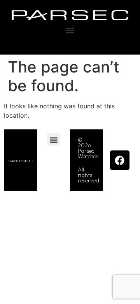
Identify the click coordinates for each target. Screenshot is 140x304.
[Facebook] (120, 160)
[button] (70, 30)
